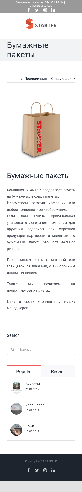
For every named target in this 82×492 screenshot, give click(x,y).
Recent (58, 371)
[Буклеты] (16, 385)
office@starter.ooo (41, 5)
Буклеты (32, 384)
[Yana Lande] (16, 406)
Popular (24, 371)
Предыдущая (35, 78)
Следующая (61, 78)
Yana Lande (34, 405)
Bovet (29, 426)
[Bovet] (16, 427)
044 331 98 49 (54, 2)
